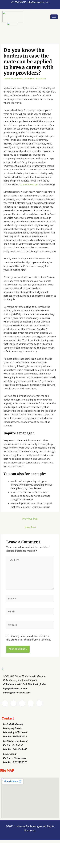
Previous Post (30, 518)
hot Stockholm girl (28, 184)
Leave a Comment (13, 78)
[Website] (30, 625)
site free (29, 78)
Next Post (30, 527)
